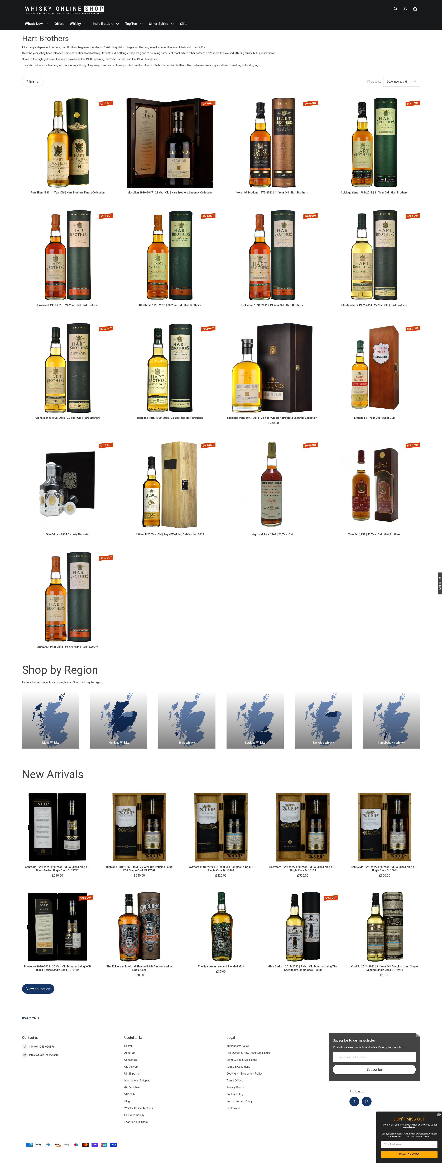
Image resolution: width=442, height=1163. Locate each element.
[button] (396, 9)
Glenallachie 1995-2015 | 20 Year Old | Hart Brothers (67, 417)
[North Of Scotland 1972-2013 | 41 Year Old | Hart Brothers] (272, 142)
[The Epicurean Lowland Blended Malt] (221, 926)
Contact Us (130, 1059)
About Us (129, 1053)
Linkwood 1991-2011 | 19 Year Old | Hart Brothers (272, 305)
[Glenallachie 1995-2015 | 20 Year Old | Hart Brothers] (67, 367)
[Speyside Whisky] (323, 720)
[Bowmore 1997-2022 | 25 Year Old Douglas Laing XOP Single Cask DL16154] (302, 827)
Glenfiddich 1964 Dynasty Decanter (67, 534)
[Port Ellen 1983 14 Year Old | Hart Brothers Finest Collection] (67, 142)
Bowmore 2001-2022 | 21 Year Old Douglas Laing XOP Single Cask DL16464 (221, 868)
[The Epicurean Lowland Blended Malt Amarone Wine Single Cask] (139, 926)
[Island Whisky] (50, 720)
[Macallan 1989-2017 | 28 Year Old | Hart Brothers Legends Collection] (169, 142)
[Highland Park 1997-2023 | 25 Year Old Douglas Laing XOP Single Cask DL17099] (139, 827)
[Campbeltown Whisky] (391, 720)
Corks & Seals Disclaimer (242, 1059)
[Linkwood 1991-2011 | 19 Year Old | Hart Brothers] (272, 255)
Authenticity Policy (238, 1046)
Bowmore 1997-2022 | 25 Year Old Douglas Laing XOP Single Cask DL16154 (302, 868)
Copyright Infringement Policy (244, 1073)
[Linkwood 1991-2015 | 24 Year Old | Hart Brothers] (67, 255)
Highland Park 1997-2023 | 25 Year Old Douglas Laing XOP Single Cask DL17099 (139, 868)
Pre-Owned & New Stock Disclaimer (248, 1053)
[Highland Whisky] (118, 720)
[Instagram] (367, 1101)
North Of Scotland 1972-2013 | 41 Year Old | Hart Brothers (272, 192)
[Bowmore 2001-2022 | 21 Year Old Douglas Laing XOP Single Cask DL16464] (221, 827)
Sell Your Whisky (134, 1115)
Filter (30, 82)
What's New (34, 24)
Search (128, 1046)
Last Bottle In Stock (136, 1122)
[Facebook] (354, 1101)
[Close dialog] (439, 1114)
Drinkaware (233, 1108)
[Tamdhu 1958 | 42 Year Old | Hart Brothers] (374, 484)
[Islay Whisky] (186, 720)
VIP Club (129, 1094)
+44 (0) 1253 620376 (42, 1046)
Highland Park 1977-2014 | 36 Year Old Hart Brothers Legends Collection (272, 417)
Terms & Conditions (238, 1066)
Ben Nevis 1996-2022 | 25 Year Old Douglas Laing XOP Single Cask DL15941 (384, 868)
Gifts (183, 24)
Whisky (75, 24)
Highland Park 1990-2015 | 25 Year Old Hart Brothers (170, 417)
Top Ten (131, 24)
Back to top (29, 1018)
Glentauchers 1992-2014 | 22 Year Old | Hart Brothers (374, 305)
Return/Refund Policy (239, 1101)
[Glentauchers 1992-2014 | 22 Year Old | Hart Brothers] (374, 255)
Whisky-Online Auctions (138, 1108)
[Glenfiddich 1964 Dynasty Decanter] (67, 484)
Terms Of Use (235, 1080)
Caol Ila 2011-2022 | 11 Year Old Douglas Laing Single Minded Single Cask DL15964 (384, 968)
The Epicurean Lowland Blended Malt (221, 966)
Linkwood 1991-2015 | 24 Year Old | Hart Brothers (67, 305)
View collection (38, 989)
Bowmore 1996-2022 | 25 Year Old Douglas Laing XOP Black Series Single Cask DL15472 (57, 968)
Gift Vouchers (132, 1087)
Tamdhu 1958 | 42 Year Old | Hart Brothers (374, 534)
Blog (127, 1101)
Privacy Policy (235, 1087)
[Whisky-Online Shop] (64, 9)
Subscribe (374, 1069)
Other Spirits (158, 24)
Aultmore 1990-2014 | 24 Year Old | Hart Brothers (67, 647)
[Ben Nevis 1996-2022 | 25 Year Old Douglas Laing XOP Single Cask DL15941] (384, 827)
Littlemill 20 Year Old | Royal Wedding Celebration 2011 (170, 534)
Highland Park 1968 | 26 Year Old (272, 534)
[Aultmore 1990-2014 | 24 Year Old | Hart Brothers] (67, 597)
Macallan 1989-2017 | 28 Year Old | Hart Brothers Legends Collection (170, 192)
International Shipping (137, 1080)
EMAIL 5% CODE (409, 1154)
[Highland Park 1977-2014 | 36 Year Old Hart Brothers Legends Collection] (272, 367)
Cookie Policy (235, 1094)
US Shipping (131, 1073)
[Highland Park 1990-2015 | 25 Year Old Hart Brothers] (169, 367)
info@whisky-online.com (44, 1055)
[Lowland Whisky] (255, 720)
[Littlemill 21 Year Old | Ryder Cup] (374, 367)
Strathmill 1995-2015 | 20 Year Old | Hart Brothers (170, 305)
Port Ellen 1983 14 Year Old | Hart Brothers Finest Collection (68, 192)
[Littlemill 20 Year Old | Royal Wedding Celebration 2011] (169, 484)
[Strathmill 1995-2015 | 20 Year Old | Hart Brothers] (169, 255)
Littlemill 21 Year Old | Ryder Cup (374, 417)
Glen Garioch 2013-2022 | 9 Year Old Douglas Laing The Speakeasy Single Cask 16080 (302, 968)
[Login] (405, 9)
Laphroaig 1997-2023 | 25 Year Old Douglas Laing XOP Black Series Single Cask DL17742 (57, 868)
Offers (59, 24)
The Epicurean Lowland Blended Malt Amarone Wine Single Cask (139, 968)
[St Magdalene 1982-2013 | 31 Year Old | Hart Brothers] (374, 142)
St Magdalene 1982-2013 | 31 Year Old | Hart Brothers (374, 192)
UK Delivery (131, 1066)
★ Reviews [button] (440, 583)
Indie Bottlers (103, 24)
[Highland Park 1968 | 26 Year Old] (272, 484)
